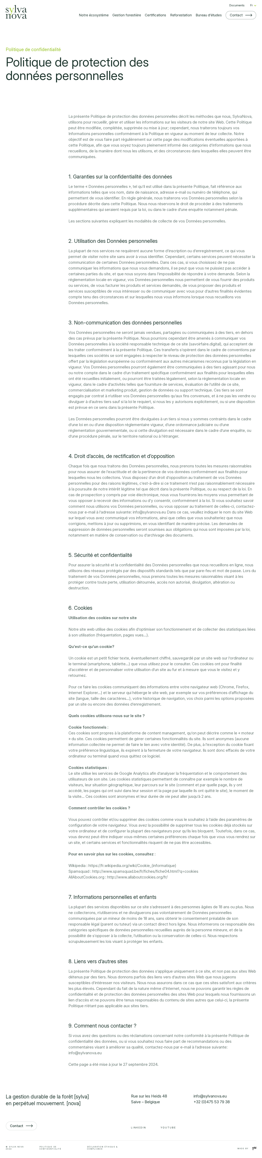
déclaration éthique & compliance (102, 1148)
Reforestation (181, 15)
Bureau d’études (209, 15)
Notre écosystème (94, 15)
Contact (236, 15)
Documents (237, 5)
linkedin (138, 1127)
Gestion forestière (126, 15)
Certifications (155, 15)
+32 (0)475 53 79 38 (212, 1102)
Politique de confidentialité (50, 1148)
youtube (168, 1127)
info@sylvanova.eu (210, 1096)
